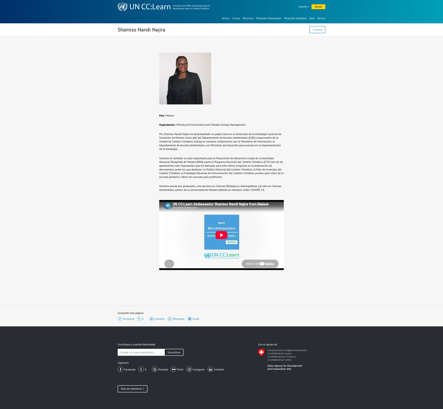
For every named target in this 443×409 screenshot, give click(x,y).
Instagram (199, 369)
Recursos (248, 18)
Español (303, 6)
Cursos (236, 18)
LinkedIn (219, 369)
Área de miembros (131, 388)
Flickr (180, 369)
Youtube (163, 369)
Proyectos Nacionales (268, 18)
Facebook (129, 369)
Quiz (312, 18)
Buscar (321, 18)
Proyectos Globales (295, 18)
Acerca (225, 18)
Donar (318, 6)
